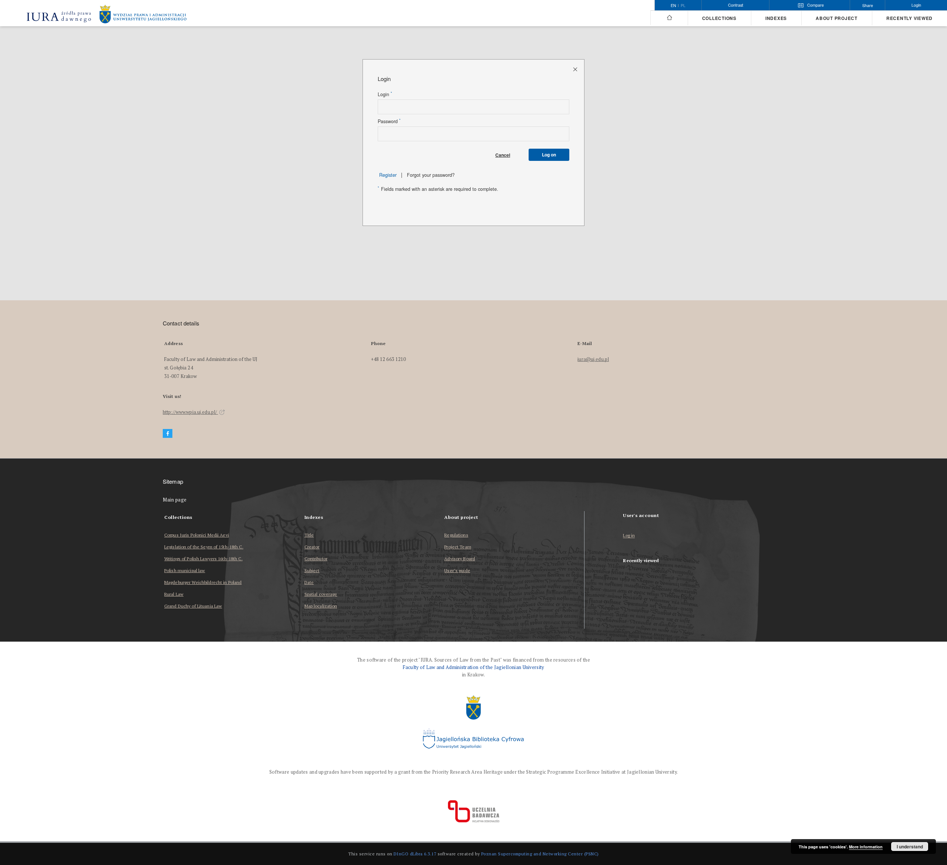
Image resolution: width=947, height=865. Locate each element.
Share (867, 5)
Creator (312, 547)
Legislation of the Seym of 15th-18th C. (203, 547)
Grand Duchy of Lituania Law (193, 606)
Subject (312, 570)
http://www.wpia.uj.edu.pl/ (190, 412)
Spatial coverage (320, 594)
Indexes (776, 18)
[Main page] (669, 17)
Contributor (315, 558)
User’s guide (457, 570)
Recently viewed (909, 18)
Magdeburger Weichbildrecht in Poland (203, 582)
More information (866, 846)
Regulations (456, 535)
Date (309, 582)
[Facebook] (167, 433)
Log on (549, 154)
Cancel (502, 155)
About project (836, 18)
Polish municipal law (184, 570)
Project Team (457, 547)
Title (309, 535)
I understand (910, 846)
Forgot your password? (431, 175)
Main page (175, 500)
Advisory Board (459, 558)
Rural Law (173, 594)
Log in (629, 535)
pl (683, 5)
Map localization (320, 606)
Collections (719, 18)
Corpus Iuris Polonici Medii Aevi (196, 535)
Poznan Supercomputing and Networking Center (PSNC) (540, 853)
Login (385, 94)
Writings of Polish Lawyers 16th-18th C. (203, 558)
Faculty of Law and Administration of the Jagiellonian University (473, 667)
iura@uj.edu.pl (593, 359)
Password (389, 121)
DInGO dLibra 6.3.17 (415, 853)
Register (388, 175)
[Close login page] (576, 69)
